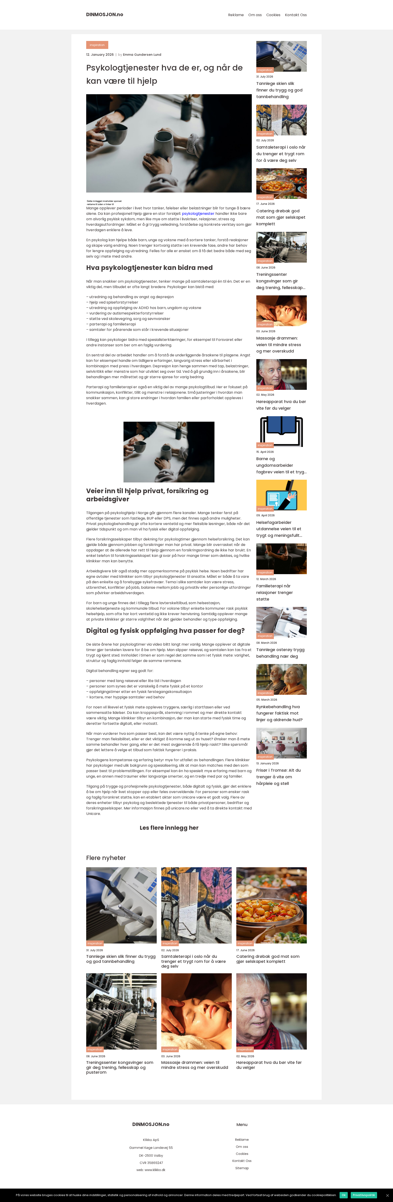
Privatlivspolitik (364, 1195)
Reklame (236, 15)
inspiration (97, 45)
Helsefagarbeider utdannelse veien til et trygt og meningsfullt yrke (278, 529)
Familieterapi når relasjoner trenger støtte (274, 592)
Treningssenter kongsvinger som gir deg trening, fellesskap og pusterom (279, 281)
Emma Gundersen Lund (142, 54)
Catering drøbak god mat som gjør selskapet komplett (280, 217)
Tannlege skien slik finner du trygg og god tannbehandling (279, 90)
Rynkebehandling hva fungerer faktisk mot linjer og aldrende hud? (279, 713)
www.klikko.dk (155, 1170)
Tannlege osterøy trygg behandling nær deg (280, 653)
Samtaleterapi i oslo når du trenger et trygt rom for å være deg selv (281, 153)
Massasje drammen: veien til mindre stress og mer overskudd (278, 344)
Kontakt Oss (296, 15)
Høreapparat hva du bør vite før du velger (281, 405)
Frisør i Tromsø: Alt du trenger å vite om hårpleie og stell (278, 776)
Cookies (273, 15)
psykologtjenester (198, 213)
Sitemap (242, 1168)
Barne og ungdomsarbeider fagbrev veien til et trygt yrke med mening (281, 465)
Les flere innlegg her (169, 828)
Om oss (255, 15)
